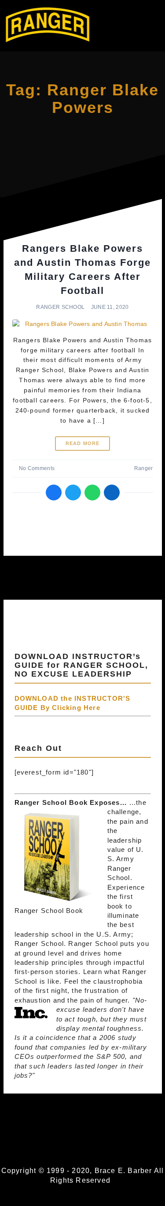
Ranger (143, 468)
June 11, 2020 (110, 307)
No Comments (37, 468)
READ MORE (83, 443)
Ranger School (60, 307)
